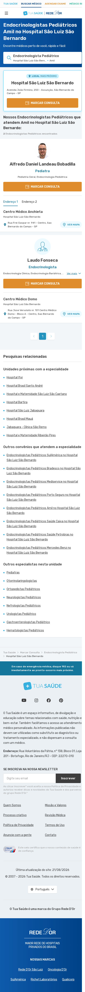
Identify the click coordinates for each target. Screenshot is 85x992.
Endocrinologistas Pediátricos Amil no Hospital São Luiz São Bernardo (43, 510)
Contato (50, 835)
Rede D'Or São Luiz (30, 969)
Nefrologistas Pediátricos (24, 605)
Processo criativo (15, 815)
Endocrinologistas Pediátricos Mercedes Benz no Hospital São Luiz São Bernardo (39, 550)
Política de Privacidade (18, 825)
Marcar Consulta (30, 652)
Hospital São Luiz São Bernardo (42, 82)
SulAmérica (18, 979)
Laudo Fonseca (42, 260)
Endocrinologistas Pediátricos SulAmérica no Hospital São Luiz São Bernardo (42, 457)
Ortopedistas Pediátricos (23, 589)
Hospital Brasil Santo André (25, 386)
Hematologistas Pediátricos (25, 630)
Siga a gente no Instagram (36, 700)
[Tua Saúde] (42, 686)
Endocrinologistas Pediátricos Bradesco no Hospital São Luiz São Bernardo (44, 471)
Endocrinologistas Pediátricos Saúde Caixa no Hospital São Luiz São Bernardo (43, 524)
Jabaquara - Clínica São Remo (27, 427)
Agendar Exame (55, 3)
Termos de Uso (55, 825)
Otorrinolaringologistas (22, 581)
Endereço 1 (10, 202)
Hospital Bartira (17, 402)
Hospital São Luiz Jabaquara (25, 410)
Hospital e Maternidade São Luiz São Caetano (37, 394)
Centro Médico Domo (20, 299)
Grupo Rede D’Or (63, 909)
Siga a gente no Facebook (49, 700)
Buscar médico (31, 3)
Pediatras (13, 572)
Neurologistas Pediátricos (24, 597)
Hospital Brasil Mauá (20, 419)
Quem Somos (12, 805)
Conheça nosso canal (24, 700)
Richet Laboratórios (44, 979)
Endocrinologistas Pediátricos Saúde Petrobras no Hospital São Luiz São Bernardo (40, 537)
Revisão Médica (55, 815)
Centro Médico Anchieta (23, 212)
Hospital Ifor (15, 377)
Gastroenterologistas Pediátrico (28, 622)
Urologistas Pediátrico (21, 614)
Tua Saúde (10, 3)
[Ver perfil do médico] (42, 150)
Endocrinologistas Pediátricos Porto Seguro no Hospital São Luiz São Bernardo (43, 497)
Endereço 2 (29, 202)
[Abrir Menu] (6, 13)
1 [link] (42, 336)
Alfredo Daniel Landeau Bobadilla (42, 164)
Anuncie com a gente (17, 835)
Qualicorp (68, 979)
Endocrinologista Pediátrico (60, 652)
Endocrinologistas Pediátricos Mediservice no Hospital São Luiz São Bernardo (42, 484)
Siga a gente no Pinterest (61, 700)
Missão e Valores (55, 805)
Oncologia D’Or (57, 969)
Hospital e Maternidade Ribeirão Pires (31, 435)
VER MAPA (73, 224)
